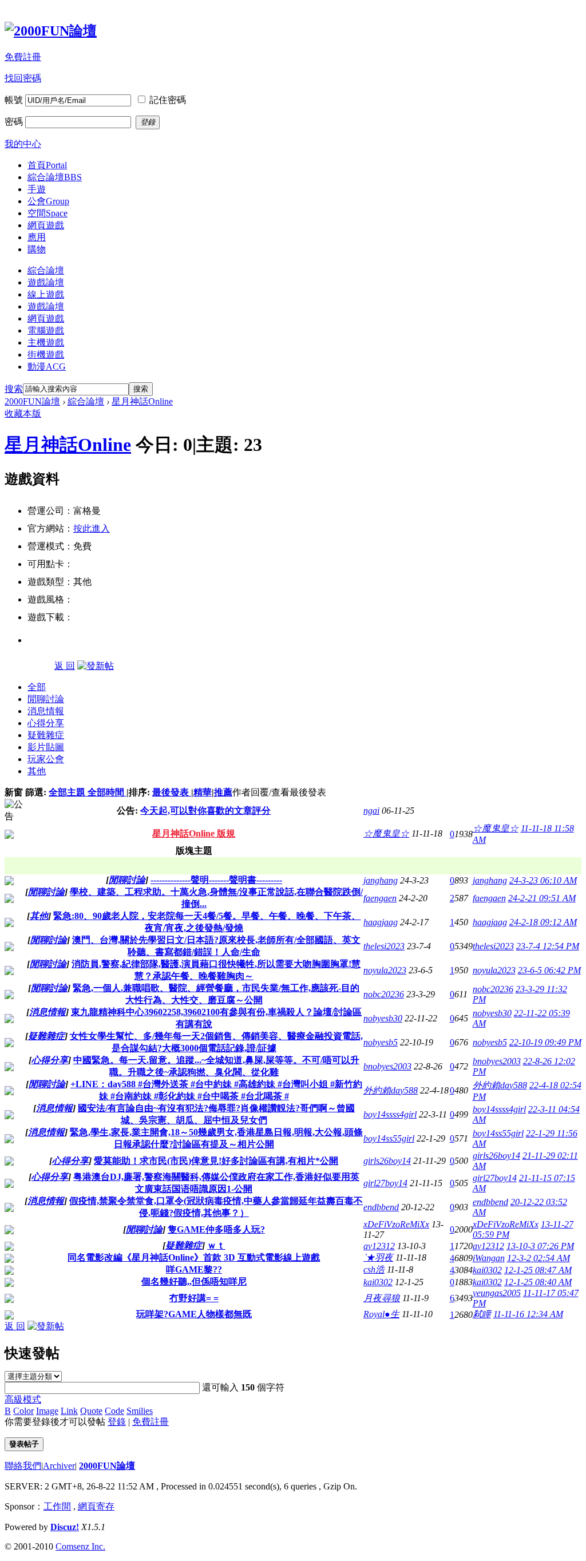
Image (47, 1411)
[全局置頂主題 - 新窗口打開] (9, 836)
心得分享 (45, 723)
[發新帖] (95, 666)
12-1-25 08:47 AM (538, 1270)
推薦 (223, 792)
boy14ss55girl (388, 1138)
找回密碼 (23, 78)
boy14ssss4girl (390, 1114)
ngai (371, 810)
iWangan (489, 1258)
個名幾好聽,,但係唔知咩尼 (194, 1281)
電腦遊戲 (45, 330)
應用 (36, 237)
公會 (48, 201)
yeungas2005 (497, 1293)
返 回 (64, 666)
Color (23, 1411)
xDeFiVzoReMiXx (396, 1224)
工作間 (57, 1506)
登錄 (117, 1422)
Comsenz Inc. (80, 1546)
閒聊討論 (45, 699)
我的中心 (23, 144)
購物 (36, 249)
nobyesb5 (380, 1042)
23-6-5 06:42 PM (549, 970)
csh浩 (374, 1269)
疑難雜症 (45, 735)
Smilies (139, 1411)
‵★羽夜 (378, 1257)
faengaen (380, 898)
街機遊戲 (45, 354)
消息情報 (45, 711)
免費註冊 (23, 57)
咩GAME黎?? (194, 1269)
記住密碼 (167, 100)
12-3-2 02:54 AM (538, 1258)
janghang (380, 880)
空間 (47, 213)
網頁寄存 (96, 1506)
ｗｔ (216, 1245)
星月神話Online (142, 401)
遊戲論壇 (45, 282)
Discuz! (64, 1527)
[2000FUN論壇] (51, 30)
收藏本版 (23, 413)
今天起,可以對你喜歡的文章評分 (205, 810)
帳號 (14, 100)
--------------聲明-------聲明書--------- (216, 880)
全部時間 (107, 792)
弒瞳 (482, 1314)
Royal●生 (381, 1314)
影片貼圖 (45, 747)
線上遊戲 (45, 294)
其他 (36, 771)
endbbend (381, 1207)
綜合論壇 (54, 177)
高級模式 (23, 1399)
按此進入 (91, 528)
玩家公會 (45, 759)
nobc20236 (383, 994)
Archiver (59, 1466)
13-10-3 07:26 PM (540, 1246)
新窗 (14, 792)
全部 (36, 687)
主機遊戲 (45, 342)
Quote (91, 1411)
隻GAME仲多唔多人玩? (216, 1229)
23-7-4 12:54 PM (547, 946)
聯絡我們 (23, 1466)
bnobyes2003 (387, 1066)
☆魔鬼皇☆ (386, 833)
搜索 (14, 389)
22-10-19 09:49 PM (545, 1042)
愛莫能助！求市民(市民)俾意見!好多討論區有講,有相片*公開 (216, 1161)
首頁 (47, 165)
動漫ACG (46, 366)
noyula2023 (384, 970)
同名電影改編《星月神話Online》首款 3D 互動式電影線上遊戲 (194, 1257)
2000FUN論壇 (32, 401)
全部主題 (68, 792)
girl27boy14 (385, 1183)
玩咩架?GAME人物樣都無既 (194, 1314)
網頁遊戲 (45, 225)
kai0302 (487, 1270)
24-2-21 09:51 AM (542, 898)
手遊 (36, 189)
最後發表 (171, 792)
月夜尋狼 (381, 1298)
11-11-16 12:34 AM (528, 1314)
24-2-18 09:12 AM (543, 922)
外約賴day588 (390, 1090)
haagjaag (380, 922)
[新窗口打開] (9, 882)
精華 (202, 792)
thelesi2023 (384, 946)
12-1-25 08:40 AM (538, 1282)
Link (69, 1411)
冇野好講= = (194, 1298)
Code (114, 1411)
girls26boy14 (387, 1161)
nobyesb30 (382, 1018)
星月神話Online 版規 (193, 833)
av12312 (379, 1246)
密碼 (14, 121)
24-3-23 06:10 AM (543, 880)
